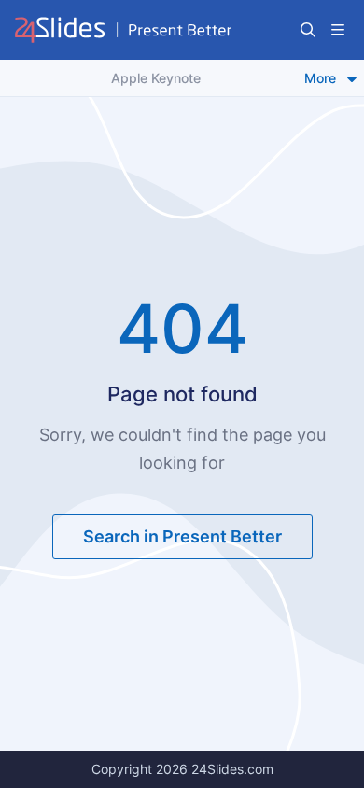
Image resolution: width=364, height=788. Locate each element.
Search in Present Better (182, 536)
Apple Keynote (156, 78)
